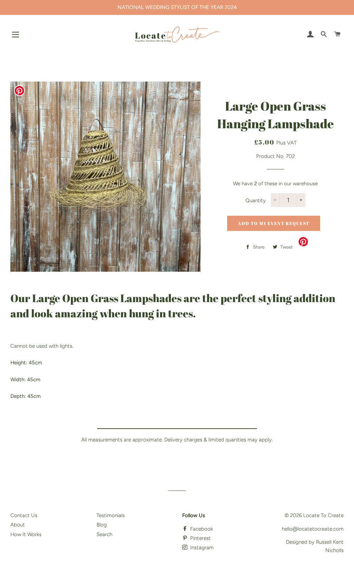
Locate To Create (323, 515)
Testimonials (110, 515)
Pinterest (200, 538)
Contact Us (23, 515)
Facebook (201, 529)
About (17, 525)
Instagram (201, 547)
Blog (101, 525)
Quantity (255, 200)
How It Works (25, 534)
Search (104, 534)
